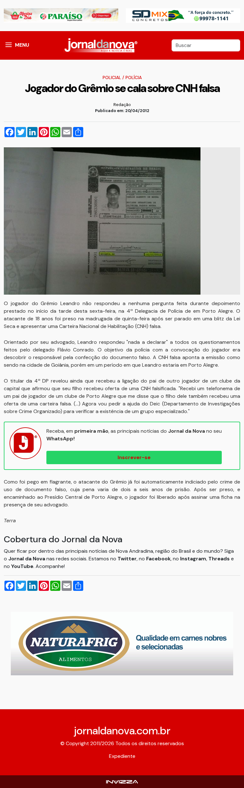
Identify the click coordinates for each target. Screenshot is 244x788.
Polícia (133, 77)
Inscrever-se (134, 457)
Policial (112, 77)
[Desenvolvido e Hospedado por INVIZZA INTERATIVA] (122, 781)
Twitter (127, 558)
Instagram (193, 558)
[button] (8, 45)
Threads (219, 558)
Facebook (158, 558)
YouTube (22, 566)
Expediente (122, 756)
